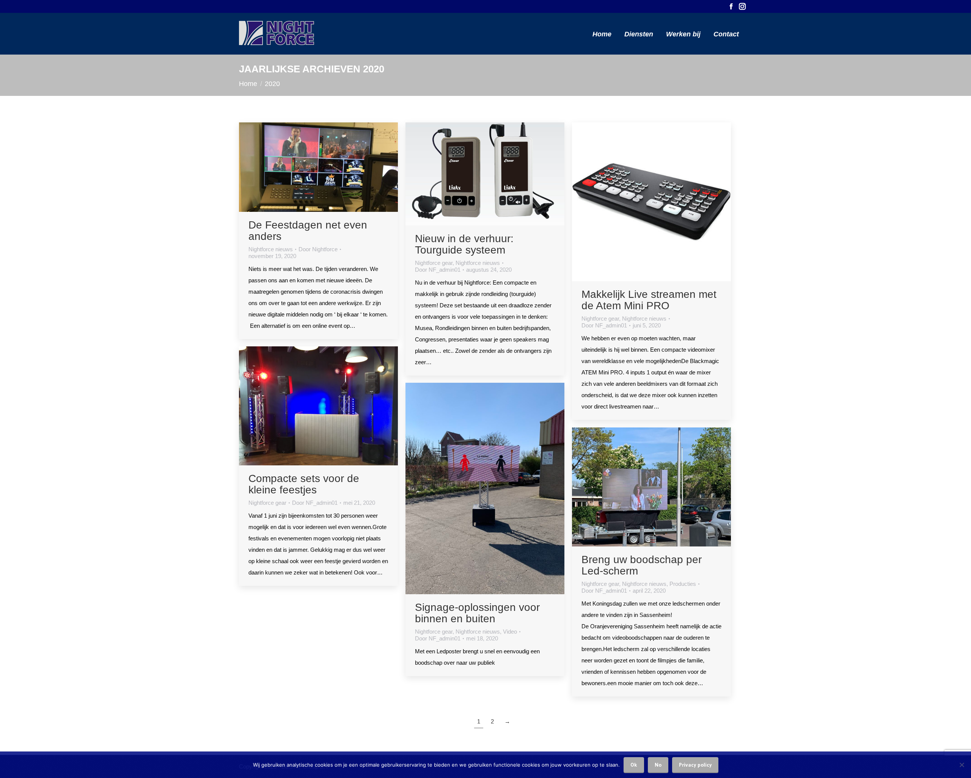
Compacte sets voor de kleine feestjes (303, 484)
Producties (682, 584)
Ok (633, 764)
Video (510, 631)
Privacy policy (695, 764)
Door (318, 249)
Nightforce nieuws (270, 249)
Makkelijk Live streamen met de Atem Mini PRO (648, 300)
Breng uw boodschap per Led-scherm (641, 565)
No (658, 764)
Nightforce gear (434, 263)
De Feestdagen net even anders (307, 230)
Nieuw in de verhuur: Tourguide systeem (464, 244)
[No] (961, 765)
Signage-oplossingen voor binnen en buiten (477, 613)
